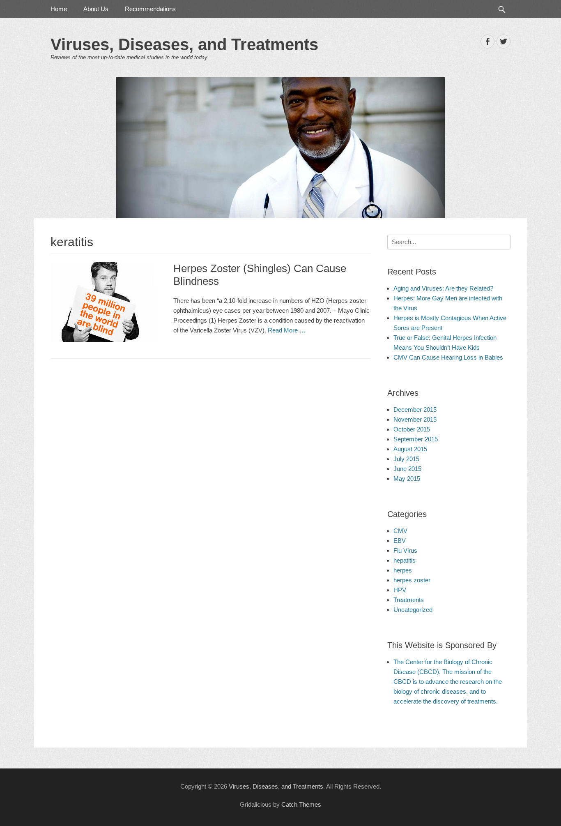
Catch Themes (301, 804)
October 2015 (411, 429)
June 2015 (407, 468)
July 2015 (406, 458)
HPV (399, 589)
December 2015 (415, 409)
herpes (402, 570)
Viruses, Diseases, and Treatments (184, 44)
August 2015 (410, 448)
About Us (95, 8)
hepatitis (404, 560)
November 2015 (415, 419)
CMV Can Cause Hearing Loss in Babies (448, 357)
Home (59, 8)
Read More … (287, 330)
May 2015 (406, 478)
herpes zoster (411, 580)
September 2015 (415, 439)
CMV (400, 530)
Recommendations (150, 8)
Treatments (408, 599)
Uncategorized (412, 609)
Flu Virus (405, 550)
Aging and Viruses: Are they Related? (443, 288)
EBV (399, 540)
